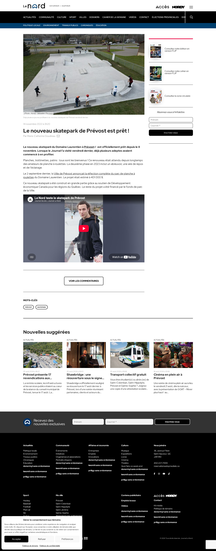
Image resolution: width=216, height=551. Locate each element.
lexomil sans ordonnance (35, 471)
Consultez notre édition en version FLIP (177, 49)
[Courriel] (58, 136)
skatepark (41, 307)
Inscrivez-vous (171, 132)
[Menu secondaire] (191, 7)
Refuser (42, 539)
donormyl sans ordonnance (36, 466)
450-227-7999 (161, 463)
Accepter (16, 539)
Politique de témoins (30, 546)
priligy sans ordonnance (34, 476)
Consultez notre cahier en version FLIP (177, 72)
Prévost (89, 147)
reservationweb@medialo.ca (166, 466)
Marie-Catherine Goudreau (41, 136)
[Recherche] (189, 17)
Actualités (28, 340)
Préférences (67, 539)
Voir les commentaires (84, 280)
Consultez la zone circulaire (177, 95)
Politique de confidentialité (50, 546)
